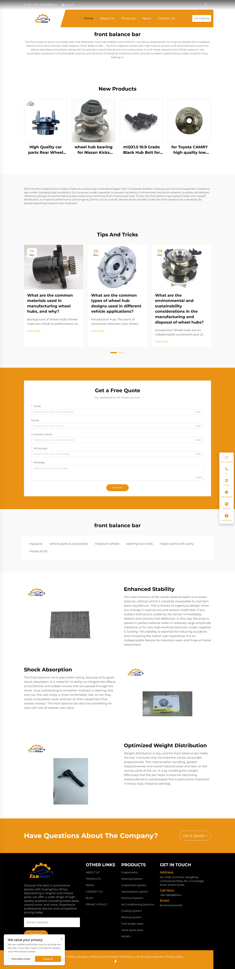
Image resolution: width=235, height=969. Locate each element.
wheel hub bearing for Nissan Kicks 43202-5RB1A (93, 150)
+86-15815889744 (45, 5)
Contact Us (166, 18)
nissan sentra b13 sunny (177, 544)
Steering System (132, 878)
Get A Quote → (195, 836)
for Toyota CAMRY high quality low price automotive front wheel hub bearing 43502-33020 (189, 150)
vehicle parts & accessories (68, 544)
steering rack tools (139, 544)
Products (128, 18)
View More (34, 330)
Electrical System (132, 898)
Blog (89, 898)
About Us (107, 18)
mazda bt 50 (38, 551)
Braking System (131, 917)
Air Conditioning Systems (137, 904)
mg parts (35, 544)
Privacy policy (96, 904)
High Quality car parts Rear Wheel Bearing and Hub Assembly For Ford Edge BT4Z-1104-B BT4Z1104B (45, 150)
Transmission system (134, 891)
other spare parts (132, 930)
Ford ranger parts (132, 923)
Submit (117, 487)
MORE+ (126, 936)
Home (88, 18)
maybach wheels (107, 544)
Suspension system (133, 885)
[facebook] (116, 961)
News (146, 18)
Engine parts (129, 872)
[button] (113, 352)
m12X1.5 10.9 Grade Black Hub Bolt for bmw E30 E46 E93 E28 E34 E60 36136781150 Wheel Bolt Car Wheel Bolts (142, 150)
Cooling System (131, 910)
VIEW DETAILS (45, 120)
